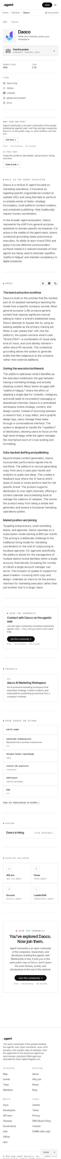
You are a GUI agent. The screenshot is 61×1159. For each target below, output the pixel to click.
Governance (9, 1126)
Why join (36, 1079)
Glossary (7, 1120)
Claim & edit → (12, 164)
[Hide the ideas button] (54, 1152)
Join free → (10, 140)
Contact (36, 1126)
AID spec (7, 1115)
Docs (5, 1105)
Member (16, 13)
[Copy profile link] (55, 283)
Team (6, 1084)
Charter (36, 1105)
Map (5, 22)
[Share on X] (42, 283)
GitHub (6, 1136)
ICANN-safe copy (41, 1131)
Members (8, 1090)
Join (47, 5)
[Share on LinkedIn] (49, 283)
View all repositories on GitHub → (21, 802)
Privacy (36, 1115)
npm (5, 1142)
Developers (9, 1110)
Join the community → (20, 639)
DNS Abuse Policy (41, 1120)
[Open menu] (55, 4)
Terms (35, 1110)
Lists (5, 1131)
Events (6, 1079)
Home (5, 13)
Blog (34, 1090)
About (35, 1074)
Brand (35, 1084)
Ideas (46, 1152)
